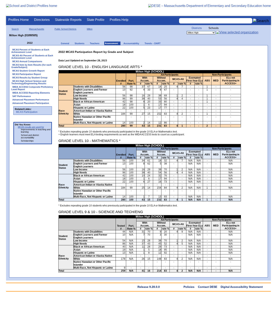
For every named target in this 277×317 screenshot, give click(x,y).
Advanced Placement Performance (30, 99)
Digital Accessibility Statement (242, 286)
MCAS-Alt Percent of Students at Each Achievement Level (32, 56)
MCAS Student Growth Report (28, 70)
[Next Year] (38, 43)
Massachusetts (36, 29)
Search (15, 29)
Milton (89, 29)
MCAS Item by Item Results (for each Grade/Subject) (31, 66)
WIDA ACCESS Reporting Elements (31, 93)
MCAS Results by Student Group (29, 77)
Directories (42, 19)
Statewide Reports (68, 19)
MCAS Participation (27, 112)
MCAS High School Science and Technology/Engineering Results (28, 82)
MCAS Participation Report (26, 74)
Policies (189, 286)
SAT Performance (21, 96)
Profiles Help (119, 19)
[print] (215, 50)
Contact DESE (207, 286)
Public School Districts (65, 29)
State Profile (95, 19)
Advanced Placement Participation (30, 103)
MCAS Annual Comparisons (27, 61)
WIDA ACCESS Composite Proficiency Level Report (32, 88)
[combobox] (215, 20)
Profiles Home (18, 19)
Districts (197, 28)
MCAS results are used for (31, 127)
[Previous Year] (24, 43)
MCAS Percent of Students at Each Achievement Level (30, 50)
